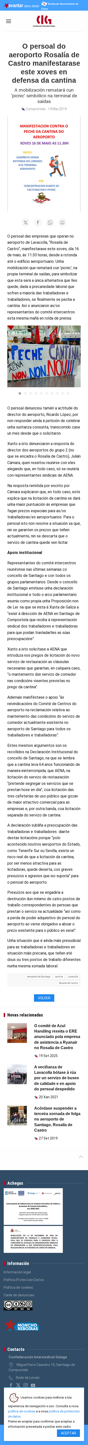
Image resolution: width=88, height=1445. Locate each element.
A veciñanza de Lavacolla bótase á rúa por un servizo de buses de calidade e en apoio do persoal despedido (56, 1078)
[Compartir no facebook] (37, 222)
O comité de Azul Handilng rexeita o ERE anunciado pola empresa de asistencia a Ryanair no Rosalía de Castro (57, 1037)
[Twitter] (18, 1385)
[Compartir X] (25, 222)
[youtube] (33, 1385)
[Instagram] (25, 1385)
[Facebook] (11, 1385)
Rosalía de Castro (68, 983)
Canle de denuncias (19, 1295)
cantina (59, 976)
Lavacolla (73, 976)
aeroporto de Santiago (38, 976)
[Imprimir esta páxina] (62, 222)
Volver (44, 998)
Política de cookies (18, 1287)
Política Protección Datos (24, 1280)
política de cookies (21, 1411)
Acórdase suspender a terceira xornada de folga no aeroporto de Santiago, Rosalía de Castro (57, 1119)
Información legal (17, 1272)
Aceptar (68, 1433)
